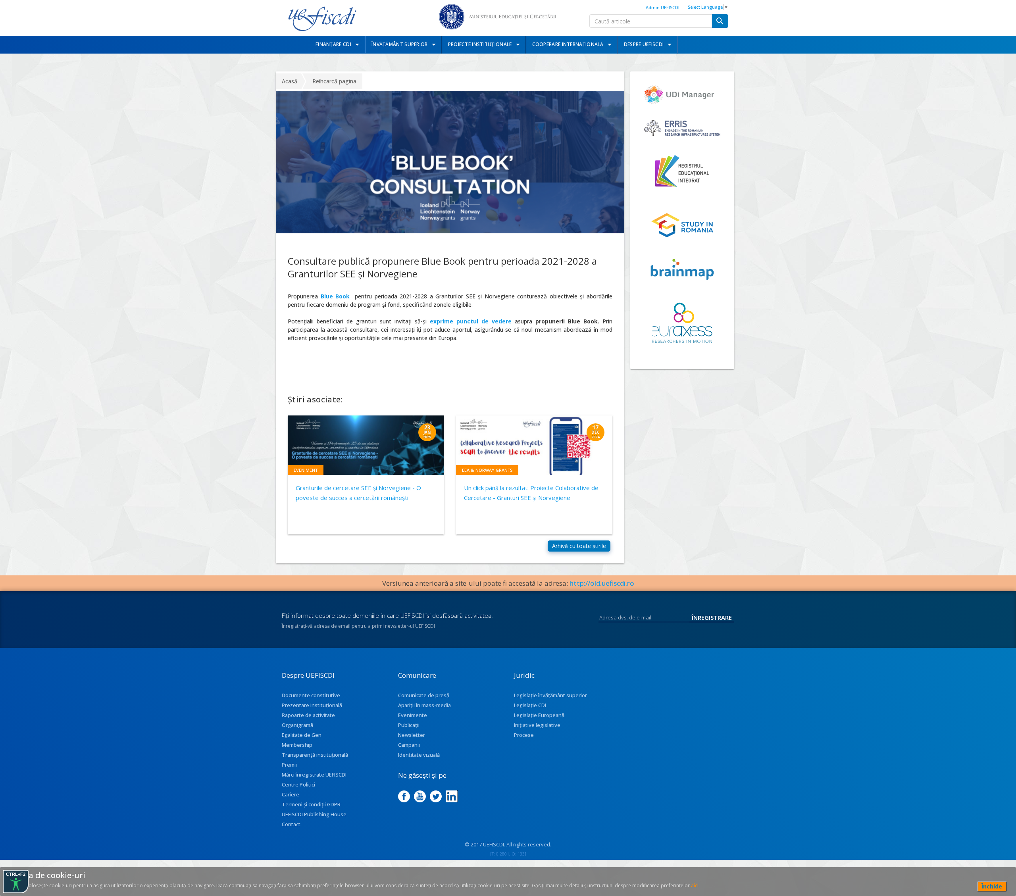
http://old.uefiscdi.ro (602, 583)
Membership (297, 744)
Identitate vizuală (419, 754)
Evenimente (412, 715)
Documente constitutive (311, 695)
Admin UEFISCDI (662, 7)
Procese (524, 734)
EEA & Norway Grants (487, 470)
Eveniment (306, 470)
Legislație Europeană (539, 715)
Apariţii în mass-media (424, 705)
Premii (289, 764)
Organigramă (297, 725)
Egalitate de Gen (301, 734)
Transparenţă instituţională (315, 754)
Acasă (289, 81)
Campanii (409, 744)
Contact (291, 824)
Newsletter (411, 734)
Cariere (290, 794)
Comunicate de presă (423, 695)
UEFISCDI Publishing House (314, 814)
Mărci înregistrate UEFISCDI (314, 774)
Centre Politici (298, 784)
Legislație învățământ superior (550, 695)
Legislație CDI (530, 705)
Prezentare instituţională (312, 705)
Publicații (408, 725)
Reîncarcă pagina (334, 81)
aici (694, 885)
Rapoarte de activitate (308, 715)
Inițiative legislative (537, 725)
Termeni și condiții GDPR (311, 804)
